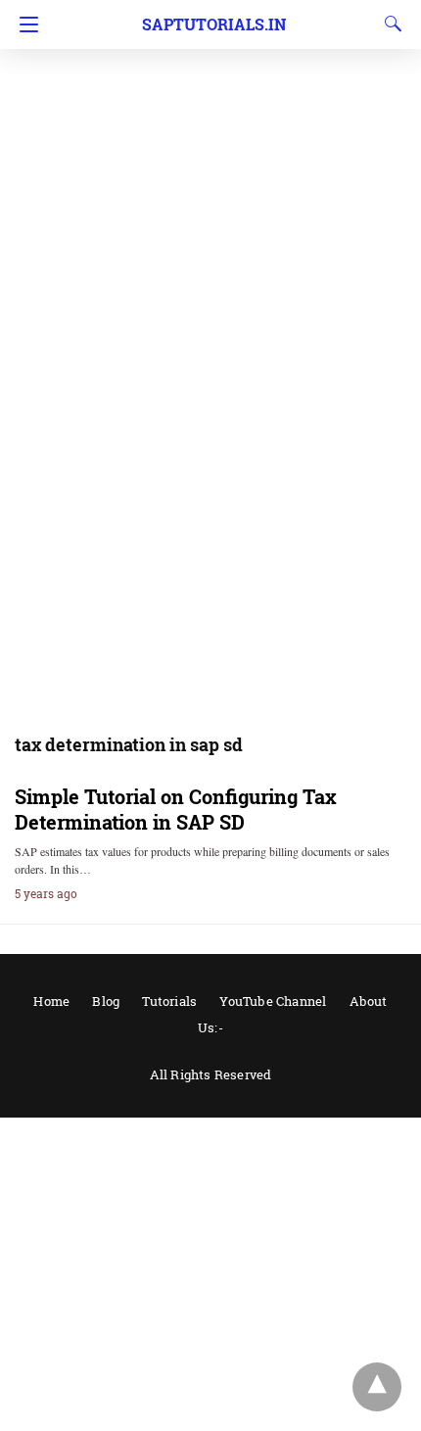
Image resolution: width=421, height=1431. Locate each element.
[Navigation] (24, 24)
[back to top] (376, 1386)
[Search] (388, 23)
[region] (210, 156)
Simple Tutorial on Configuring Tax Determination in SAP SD (176, 809)
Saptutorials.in (214, 24)
